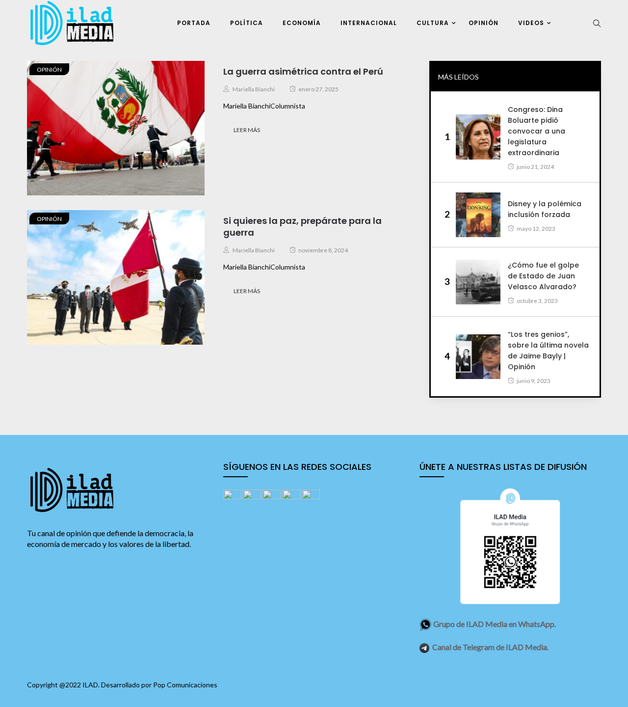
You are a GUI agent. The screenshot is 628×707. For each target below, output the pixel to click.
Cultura (433, 23)
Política (246, 23)
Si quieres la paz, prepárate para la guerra (302, 227)
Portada (193, 23)
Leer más (247, 130)
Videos (531, 23)
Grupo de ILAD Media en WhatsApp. (494, 623)
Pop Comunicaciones (185, 684)
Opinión (483, 23)
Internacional (368, 23)
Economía (302, 23)
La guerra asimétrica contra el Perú (303, 71)
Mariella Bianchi (254, 89)
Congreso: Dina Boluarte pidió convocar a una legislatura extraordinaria (536, 131)
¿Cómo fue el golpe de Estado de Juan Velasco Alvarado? (543, 276)
